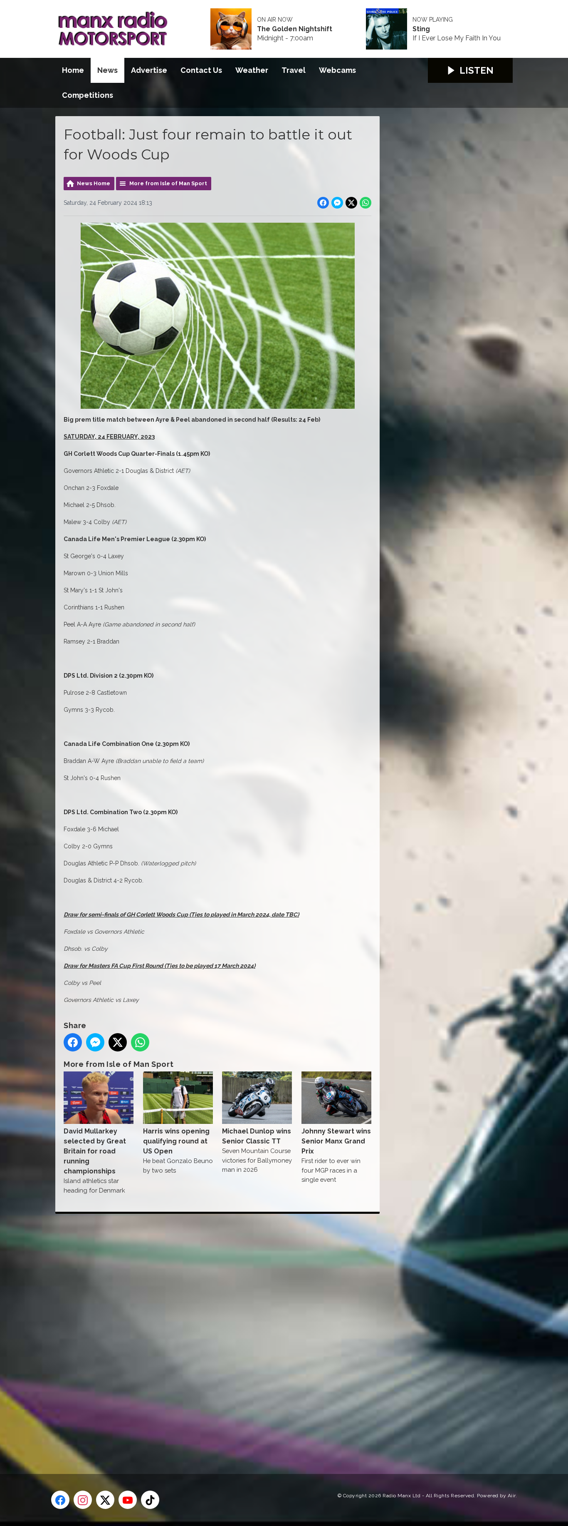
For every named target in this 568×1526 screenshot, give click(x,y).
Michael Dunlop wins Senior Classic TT (256, 1136)
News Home (93, 183)
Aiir (512, 1496)
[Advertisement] (211, 1334)
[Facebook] (60, 1500)
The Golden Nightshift (294, 29)
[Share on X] (351, 203)
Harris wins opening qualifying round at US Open (176, 1141)
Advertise (149, 70)
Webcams (337, 70)
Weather (251, 70)
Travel (294, 70)
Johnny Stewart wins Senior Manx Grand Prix (336, 1141)
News (107, 70)
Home (73, 70)
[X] (105, 1500)
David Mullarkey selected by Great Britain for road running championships (95, 1151)
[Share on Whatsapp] (365, 203)
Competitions (87, 95)
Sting (421, 29)
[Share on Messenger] (337, 203)
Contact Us (201, 70)
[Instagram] (83, 1500)
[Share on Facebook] (323, 203)
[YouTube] (128, 1500)
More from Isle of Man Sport (168, 183)
